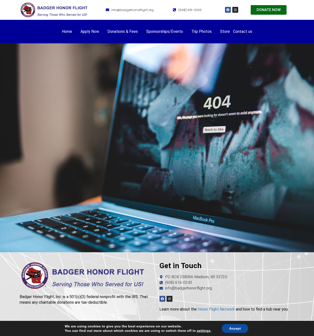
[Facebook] (228, 10)
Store (225, 31)
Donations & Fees (122, 31)
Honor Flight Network (216, 309)
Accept (235, 328)
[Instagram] (235, 10)
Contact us (242, 31)
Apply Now (89, 31)
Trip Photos (201, 31)
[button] (69, 31)
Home (67, 31)
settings (203, 331)
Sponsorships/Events (164, 31)
